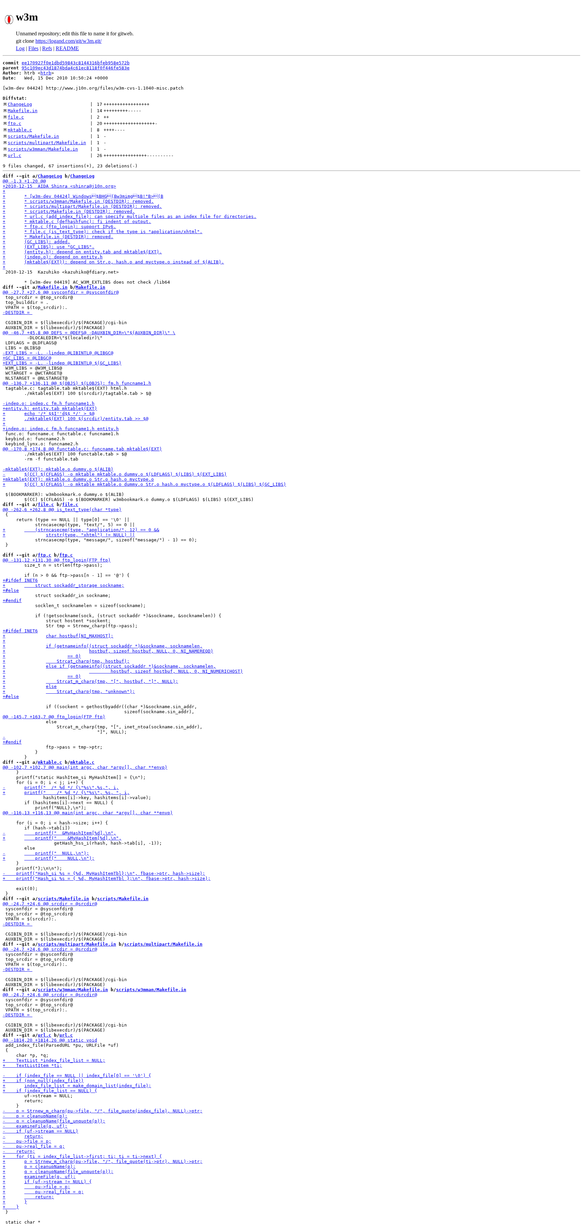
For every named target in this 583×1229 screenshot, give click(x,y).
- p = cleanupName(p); (35, 1115)
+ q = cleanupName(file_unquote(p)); (58, 1171)
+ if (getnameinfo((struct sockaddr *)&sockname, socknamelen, (102, 646)
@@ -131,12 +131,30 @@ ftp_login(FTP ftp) (57, 560)
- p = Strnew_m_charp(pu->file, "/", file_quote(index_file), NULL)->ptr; (102, 1110)
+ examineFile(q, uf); (39, 1176)
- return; (23, 1136)
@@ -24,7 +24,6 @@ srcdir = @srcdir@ (50, 903)
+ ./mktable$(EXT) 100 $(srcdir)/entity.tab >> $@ (75, 418)
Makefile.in (22, 110)
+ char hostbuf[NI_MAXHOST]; (58, 635)
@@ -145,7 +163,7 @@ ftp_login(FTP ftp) (54, 716)
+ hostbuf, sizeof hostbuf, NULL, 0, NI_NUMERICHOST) (123, 671)
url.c (14, 155)
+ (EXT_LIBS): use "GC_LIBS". (48, 246)
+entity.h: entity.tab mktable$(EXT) (50, 408)
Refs (47, 48)
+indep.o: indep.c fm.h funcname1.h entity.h (61, 428)
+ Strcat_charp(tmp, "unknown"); (69, 691)
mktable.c (20, 129)
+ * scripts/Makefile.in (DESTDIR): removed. (69, 211)
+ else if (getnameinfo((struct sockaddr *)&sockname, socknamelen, (109, 666)
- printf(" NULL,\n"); (46, 853)
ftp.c (14, 123)
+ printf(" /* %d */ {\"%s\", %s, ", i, (66, 792)
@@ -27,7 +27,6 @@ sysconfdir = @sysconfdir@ (61, 292)
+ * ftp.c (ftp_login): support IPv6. (59, 226)
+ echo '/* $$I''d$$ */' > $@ (48, 413)
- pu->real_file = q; (34, 1146)
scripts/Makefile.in (33, 136)
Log (20, 48)
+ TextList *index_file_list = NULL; (54, 1060)
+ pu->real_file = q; (43, 1191)
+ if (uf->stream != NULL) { (47, 1181)
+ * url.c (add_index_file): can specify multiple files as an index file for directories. (129, 216)
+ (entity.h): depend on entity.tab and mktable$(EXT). (82, 251)
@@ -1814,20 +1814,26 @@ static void (50, 1040)
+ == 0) (42, 656)
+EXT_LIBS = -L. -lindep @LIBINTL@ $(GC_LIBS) (62, 363)
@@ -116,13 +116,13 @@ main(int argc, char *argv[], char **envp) (88, 812)
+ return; (28, 1196)
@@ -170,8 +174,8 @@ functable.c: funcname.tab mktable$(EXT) (82, 448)
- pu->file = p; (27, 1141)
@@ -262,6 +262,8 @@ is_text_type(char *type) (62, 509)
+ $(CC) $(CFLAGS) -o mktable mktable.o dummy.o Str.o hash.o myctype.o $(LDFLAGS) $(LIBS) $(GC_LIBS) (144, 484)
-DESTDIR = (17, 312)
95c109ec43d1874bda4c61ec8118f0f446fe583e (76, 67)
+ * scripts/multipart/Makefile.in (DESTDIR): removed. (82, 206)
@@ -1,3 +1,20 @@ (24, 181)
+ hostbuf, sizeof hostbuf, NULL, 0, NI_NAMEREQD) (108, 651)
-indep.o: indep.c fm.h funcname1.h (48, 403)
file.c (16, 117)
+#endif (12, 600)
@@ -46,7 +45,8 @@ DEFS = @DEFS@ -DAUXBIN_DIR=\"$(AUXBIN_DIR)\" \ (89, 332)
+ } (15, 1201)
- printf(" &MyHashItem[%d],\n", (59, 833)
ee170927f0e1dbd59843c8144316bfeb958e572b (76, 62)
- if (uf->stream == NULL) (40, 1131)
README (67, 48)
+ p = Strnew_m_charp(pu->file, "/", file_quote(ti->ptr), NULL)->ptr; (102, 1161)
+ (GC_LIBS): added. (36, 241)
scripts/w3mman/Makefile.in (43, 149)
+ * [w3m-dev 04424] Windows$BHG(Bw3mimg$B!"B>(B (83, 196)
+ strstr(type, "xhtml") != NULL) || (69, 534)
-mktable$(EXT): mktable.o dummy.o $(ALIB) (58, 469)
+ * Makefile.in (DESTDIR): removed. (58, 236)
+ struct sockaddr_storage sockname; (63, 585)
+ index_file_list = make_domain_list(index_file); (77, 1085)
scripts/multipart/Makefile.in (47, 142)
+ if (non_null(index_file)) (43, 1080)
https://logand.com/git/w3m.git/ (68, 41)
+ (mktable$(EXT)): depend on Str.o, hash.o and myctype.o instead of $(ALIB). (113, 261)
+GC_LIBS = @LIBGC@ (27, 357)
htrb (45, 72)
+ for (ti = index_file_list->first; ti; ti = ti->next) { (82, 1156)
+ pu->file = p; (36, 1186)
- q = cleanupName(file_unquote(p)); (54, 1121)
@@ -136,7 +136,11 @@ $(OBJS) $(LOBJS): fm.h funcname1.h (77, 383)
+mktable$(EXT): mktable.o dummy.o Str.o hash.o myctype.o (78, 479)
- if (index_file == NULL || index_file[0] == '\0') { (77, 1075)
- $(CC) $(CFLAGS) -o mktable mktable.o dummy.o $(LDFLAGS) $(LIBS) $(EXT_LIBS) (115, 474)
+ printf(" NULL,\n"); (48, 858)
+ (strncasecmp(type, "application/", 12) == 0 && (81, 529)
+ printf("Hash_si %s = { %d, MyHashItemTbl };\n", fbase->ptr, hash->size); (107, 878)
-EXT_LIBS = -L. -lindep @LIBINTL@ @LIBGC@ (58, 352)
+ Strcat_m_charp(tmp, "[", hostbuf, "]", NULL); (90, 681)
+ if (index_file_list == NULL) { (50, 1090)
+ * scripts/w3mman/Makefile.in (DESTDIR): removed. (78, 201)
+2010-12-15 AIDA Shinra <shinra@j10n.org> (59, 186)
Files (33, 48)
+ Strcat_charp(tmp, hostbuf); (66, 661)
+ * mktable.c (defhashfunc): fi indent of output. (77, 221)
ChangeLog (20, 104)
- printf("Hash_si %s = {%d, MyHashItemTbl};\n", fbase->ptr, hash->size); (104, 873)
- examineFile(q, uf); (35, 1126)
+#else (11, 590)
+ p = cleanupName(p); (39, 1166)
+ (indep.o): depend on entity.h (53, 256)
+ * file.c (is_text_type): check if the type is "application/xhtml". (102, 231)
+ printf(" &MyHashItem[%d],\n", (62, 838)
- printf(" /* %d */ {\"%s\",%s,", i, (61, 787)
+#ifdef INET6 (20, 580)
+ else (30, 686)
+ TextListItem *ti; (32, 1065)
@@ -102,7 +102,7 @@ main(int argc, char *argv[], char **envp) (85, 767)
